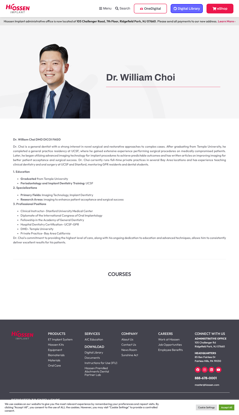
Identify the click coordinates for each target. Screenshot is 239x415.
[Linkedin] (212, 370)
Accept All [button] (226, 407)
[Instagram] (205, 370)
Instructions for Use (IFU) (101, 363)
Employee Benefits (170, 350)
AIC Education (94, 339)
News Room (129, 350)
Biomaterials (56, 355)
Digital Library (94, 352)
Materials (54, 360)
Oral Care (54, 365)
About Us (127, 339)
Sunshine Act (129, 355)
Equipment (55, 350)
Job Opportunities (170, 344)
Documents (92, 357)
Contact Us (128, 344)
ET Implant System (60, 339)
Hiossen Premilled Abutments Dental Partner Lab (97, 371)
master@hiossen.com (207, 384)
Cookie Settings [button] (206, 407)
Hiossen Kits (56, 344)
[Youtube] (218, 370)
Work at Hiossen (169, 339)
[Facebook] (198, 370)
